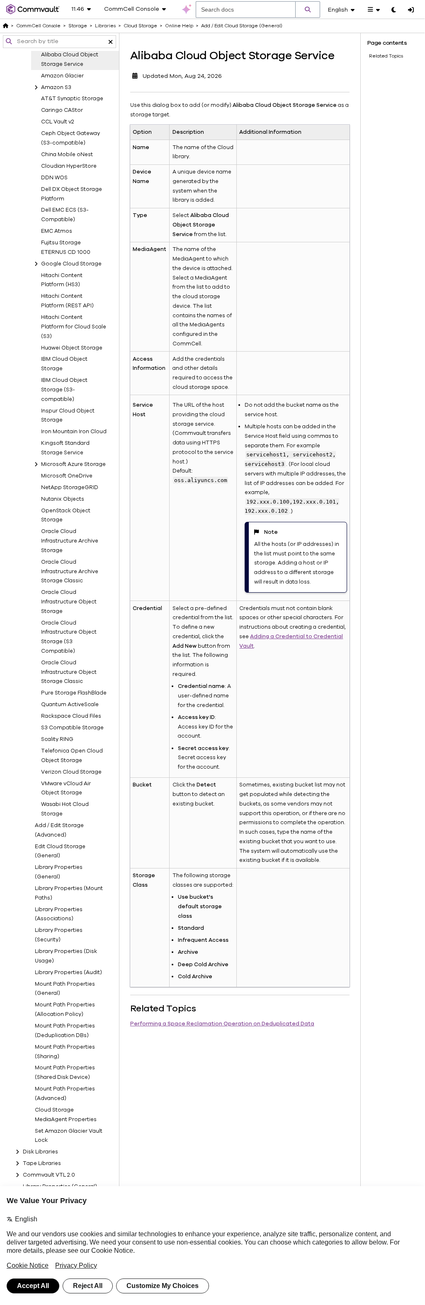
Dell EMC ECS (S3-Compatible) (65, 214)
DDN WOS (54, 177)
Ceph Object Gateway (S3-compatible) (70, 138)
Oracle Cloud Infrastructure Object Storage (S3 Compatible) (69, 637)
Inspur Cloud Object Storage (68, 415)
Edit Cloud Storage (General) (60, 851)
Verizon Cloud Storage (71, 772)
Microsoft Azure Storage (73, 464)
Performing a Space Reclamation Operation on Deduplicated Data (222, 1024)
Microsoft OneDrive (66, 476)
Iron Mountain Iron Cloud (74, 431)
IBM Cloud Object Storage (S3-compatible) (64, 389)
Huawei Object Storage (71, 348)
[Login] (411, 10)
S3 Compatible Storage (72, 727)
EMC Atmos (56, 231)
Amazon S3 (56, 87)
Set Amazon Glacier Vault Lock (68, 1135)
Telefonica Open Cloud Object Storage (72, 755)
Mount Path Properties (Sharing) (65, 1051)
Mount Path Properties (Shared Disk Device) (65, 1072)
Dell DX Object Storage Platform (71, 194)
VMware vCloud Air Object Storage (66, 788)
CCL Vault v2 (57, 121)
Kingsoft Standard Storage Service (65, 447)
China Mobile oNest (67, 154)
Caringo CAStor (62, 110)
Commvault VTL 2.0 (49, 1175)
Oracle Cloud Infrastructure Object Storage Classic (69, 672)
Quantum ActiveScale (70, 704)
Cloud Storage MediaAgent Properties (66, 1114)
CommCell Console (38, 25)
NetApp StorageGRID (69, 487)
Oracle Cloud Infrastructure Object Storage (69, 602)
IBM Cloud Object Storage (64, 363)
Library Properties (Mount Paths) (69, 893)
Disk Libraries (40, 1151)
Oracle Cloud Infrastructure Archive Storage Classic (69, 571)
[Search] (307, 9)
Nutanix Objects (62, 499)
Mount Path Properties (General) (65, 988)
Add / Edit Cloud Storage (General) (241, 25)
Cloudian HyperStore (69, 166)
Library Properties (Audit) (68, 972)
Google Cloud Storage (71, 264)
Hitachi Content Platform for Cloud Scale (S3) (73, 327)
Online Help (179, 25)
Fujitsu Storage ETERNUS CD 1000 (65, 247)
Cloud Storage (140, 25)
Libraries (105, 25)
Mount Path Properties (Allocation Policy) (65, 1009)
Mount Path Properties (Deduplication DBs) (65, 1030)
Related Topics (386, 56)
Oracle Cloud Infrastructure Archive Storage (69, 541)
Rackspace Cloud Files (71, 716)
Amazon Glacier (62, 76)
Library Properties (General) (59, 872)
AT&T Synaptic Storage (72, 98)
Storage (77, 25)
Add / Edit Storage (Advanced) (59, 830)
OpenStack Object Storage (65, 515)
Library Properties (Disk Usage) (66, 956)
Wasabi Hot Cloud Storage (65, 809)
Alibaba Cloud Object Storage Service (69, 59)
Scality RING (57, 739)
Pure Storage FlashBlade (74, 693)
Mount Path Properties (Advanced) (65, 1093)
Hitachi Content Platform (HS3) (62, 280)
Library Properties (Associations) (59, 914)
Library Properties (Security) (59, 934)
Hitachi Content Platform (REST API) (67, 300)
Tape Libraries (42, 1163)
